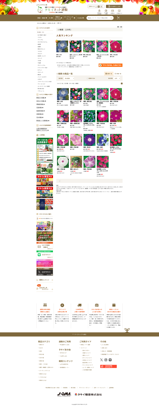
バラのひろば (42, 377)
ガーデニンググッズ (44, 370)
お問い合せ (104, 348)
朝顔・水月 (59, 54)
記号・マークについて (100, 387)
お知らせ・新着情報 (106, 351)
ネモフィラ (40, 72)
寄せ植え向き (41, 88)
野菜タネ (41, 344)
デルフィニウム (41, 65)
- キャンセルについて (87, 365)
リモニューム (41, 91)
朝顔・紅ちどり (74, 169)
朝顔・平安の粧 (87, 169)
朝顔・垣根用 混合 (75, 123)
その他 (39, 60)
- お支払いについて (87, 360)
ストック (40, 58)
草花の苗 (41, 354)
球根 (40, 351)
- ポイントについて (87, 358)
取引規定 (73, 387)
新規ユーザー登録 (85, 344)
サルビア (40, 53)
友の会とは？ (63, 353)
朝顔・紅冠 (113, 123)
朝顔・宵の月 (86, 147)
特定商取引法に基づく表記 (52, 387)
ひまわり (40, 79)
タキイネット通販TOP (41, 23)
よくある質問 (104, 344)
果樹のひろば (42, 380)
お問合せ (113, 13)
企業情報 (111, 387)
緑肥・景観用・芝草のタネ (46, 367)
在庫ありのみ (92, 78)
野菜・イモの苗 (43, 364)
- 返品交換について (87, 362)
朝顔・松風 (100, 147)
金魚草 (39, 44)
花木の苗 (41, 357)
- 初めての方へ (85, 350)
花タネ (41, 348)
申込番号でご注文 (64, 344)
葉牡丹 (39, 74)
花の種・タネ (40, 32)
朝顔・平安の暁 (114, 54)
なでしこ (40, 70)
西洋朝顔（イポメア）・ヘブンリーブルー (88, 124)
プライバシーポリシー (85, 387)
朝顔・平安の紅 (101, 123)
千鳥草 (39, 63)
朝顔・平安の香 (61, 169)
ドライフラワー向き (42, 67)
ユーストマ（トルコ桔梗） (44, 86)
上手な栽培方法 (64, 364)
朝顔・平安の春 (74, 147)
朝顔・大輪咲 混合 (61, 123)
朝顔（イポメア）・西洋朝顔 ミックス (76, 55)
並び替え (61, 78)
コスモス (40, 51)
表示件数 (110, 78)
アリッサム (40, 39)
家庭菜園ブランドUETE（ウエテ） (110, 354)
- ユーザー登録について (88, 367)
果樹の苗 (41, 361)
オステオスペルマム (42, 42)
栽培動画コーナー (64, 367)
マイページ (84, 348)
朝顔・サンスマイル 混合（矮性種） (103, 55)
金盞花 (39, 46)
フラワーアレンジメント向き (45, 81)
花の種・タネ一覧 (51, 23)
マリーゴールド (41, 84)
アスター (40, 37)
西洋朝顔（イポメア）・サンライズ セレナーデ (115, 148)
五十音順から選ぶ (42, 35)
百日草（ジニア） (42, 56)
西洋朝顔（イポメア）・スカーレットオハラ (102, 170)
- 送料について (85, 355)
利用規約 (65, 387)
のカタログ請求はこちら (46, 218)
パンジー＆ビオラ (42, 77)
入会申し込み (63, 356)
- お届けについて (86, 353)
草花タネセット (41, 49)
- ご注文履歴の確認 (87, 370)
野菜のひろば (42, 374)
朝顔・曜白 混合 (87, 54)
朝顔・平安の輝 (61, 147)
